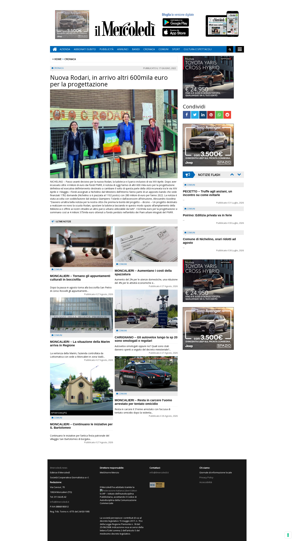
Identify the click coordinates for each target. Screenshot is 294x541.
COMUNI (163, 49)
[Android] (176, 22)
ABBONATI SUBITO (85, 49)
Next (238, 174)
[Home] (54, 49)
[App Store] (176, 32)
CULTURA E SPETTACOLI (198, 49)
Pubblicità (106, 49)
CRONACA (149, 49)
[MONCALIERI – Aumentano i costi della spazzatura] (146, 244)
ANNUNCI (122, 49)
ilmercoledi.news (58, 467)
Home (57, 59)
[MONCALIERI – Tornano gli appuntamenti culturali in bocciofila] (81, 246)
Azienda (65, 49)
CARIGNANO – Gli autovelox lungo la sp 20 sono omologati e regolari (146, 339)
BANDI (136, 49)
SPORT (176, 49)
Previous (231, 174)
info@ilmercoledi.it (59, 501)
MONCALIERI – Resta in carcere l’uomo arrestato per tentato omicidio (143, 402)
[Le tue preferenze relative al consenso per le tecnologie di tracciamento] (288, 535)
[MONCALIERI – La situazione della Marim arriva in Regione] (81, 315)
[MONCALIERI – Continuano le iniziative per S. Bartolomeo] (81, 386)
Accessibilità (205, 482)
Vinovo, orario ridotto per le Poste (207, 191)
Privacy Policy (206, 477)
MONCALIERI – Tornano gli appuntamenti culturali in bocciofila (80, 277)
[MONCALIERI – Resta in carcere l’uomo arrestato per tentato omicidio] (146, 373)
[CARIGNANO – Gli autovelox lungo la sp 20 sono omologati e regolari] (146, 309)
